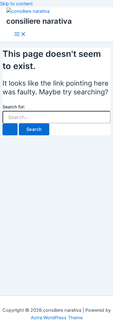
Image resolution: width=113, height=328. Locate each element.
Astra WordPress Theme (57, 318)
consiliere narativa (39, 21)
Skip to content (16, 4)
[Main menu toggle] (20, 34)
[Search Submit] (10, 129)
